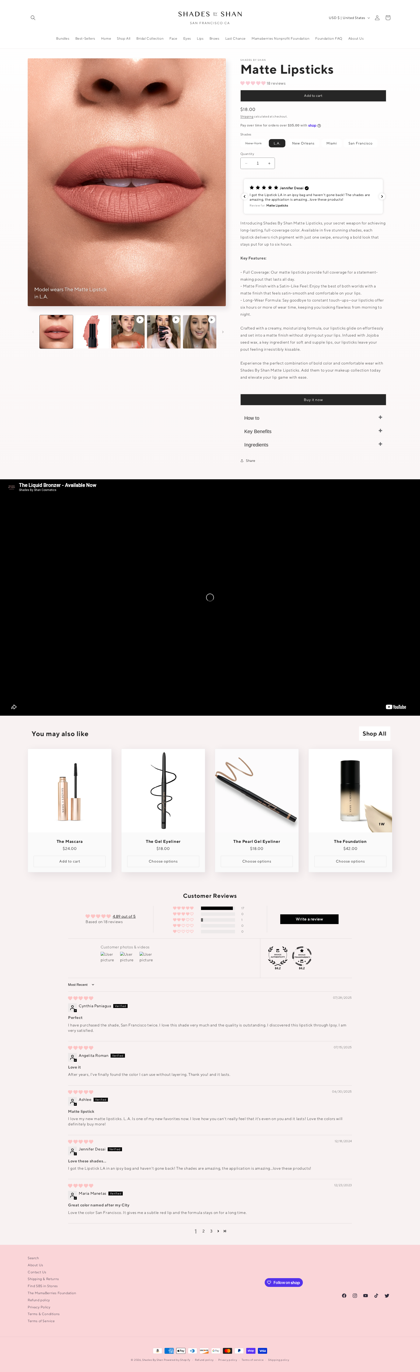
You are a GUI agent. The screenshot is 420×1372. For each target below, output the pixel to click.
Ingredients (256, 444)
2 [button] (203, 1231)
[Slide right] (223, 332)
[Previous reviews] (244, 196)
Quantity (247, 154)
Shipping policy (278, 1359)
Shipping (247, 116)
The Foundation (350, 841)
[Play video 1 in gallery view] (128, 331)
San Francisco (361, 143)
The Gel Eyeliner (163, 841)
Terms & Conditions (44, 1314)
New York (256, 144)
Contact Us (37, 1272)
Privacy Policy (39, 1307)
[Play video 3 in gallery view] (199, 331)
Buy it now (313, 400)
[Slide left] (33, 332)
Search (33, 1258)
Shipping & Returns (43, 1279)
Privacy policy (227, 1359)
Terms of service (252, 1359)
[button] (33, 17)
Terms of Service (41, 1321)
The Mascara (70, 841)
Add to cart (313, 96)
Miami (331, 143)
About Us (35, 1265)
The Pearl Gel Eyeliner (256, 841)
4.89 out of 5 (124, 916)
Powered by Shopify (177, 1359)
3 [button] (211, 1231)
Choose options (163, 861)
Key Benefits (257, 431)
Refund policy (39, 1300)
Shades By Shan (152, 1359)
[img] (80, 998)
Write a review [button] (309, 919)
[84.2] (278, 956)
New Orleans (303, 143)
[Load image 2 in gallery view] (92, 331)
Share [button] (250, 461)
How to (251, 418)
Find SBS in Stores (43, 1286)
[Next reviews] (382, 196)
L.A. (277, 143)
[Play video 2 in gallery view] (163, 331)
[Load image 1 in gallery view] (56, 331)
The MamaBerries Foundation (52, 1293)
